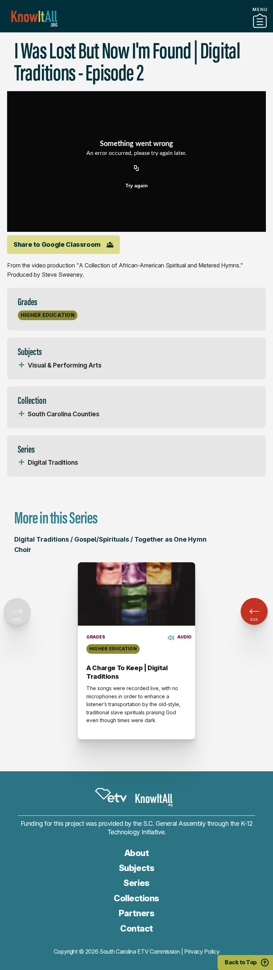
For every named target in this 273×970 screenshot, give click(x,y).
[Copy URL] (136, 168)
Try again (136, 185)
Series (136, 883)
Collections (136, 898)
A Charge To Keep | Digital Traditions (127, 672)
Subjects (136, 868)
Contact (136, 928)
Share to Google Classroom (57, 244)
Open (21, 365)
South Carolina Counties (64, 414)
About (136, 853)
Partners (136, 29)
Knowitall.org (34, 19)
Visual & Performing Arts (65, 365)
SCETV (111, 795)
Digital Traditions (53, 462)
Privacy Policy (202, 951)
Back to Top (241, 962)
